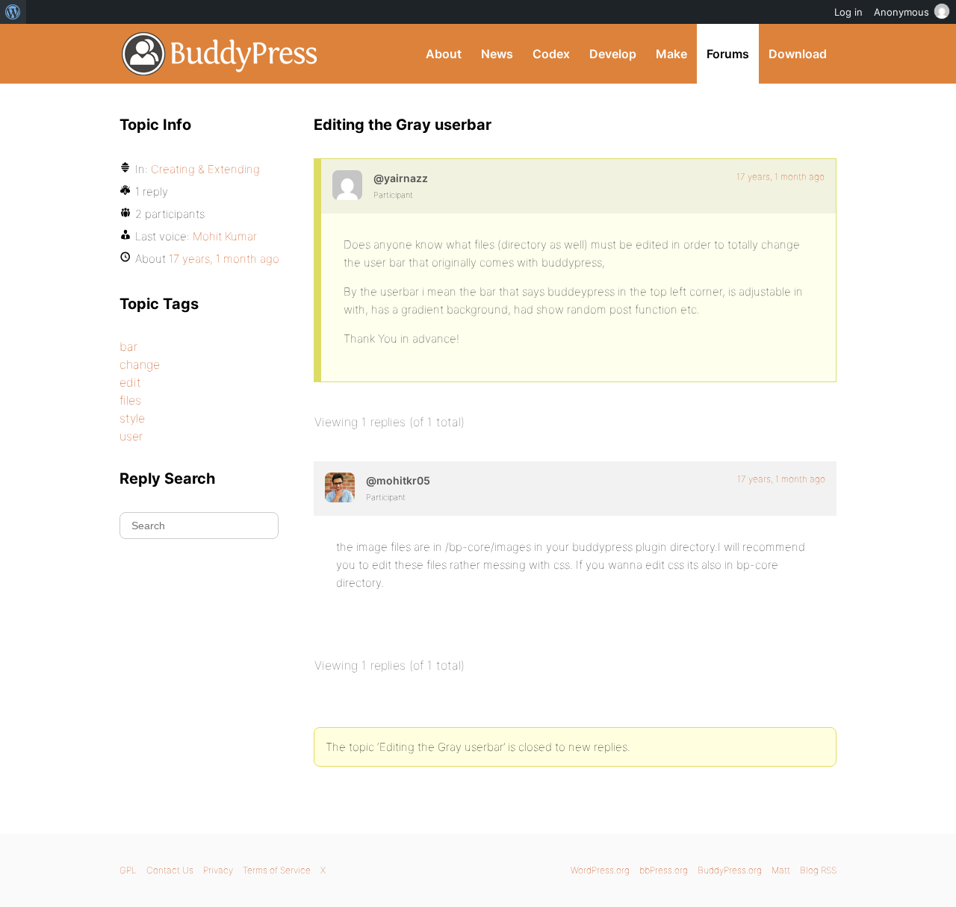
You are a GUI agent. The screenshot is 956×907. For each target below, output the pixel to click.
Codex (551, 53)
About (444, 53)
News (497, 53)
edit (130, 382)
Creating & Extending (205, 169)
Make (671, 53)
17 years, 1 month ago (780, 176)
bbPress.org (663, 870)
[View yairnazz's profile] (347, 185)
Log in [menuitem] (848, 12)
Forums (728, 53)
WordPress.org (600, 870)
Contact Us (169, 870)
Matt (781, 870)
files (130, 400)
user (131, 435)
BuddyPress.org (220, 54)
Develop (612, 53)
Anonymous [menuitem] (901, 12)
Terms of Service (277, 870)
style (132, 418)
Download (798, 53)
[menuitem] (13, 12)
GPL (128, 870)
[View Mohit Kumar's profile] (340, 487)
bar (128, 346)
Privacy (218, 870)
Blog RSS (818, 870)
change (140, 364)
